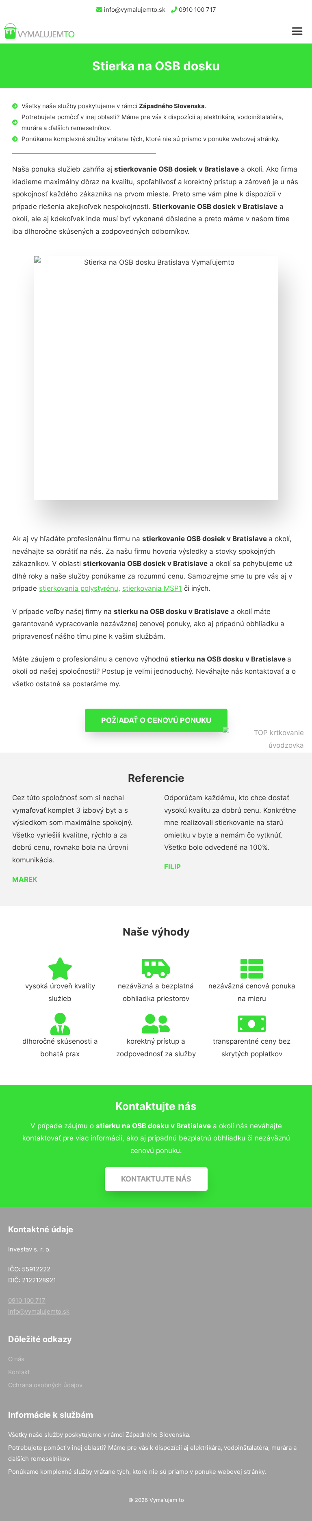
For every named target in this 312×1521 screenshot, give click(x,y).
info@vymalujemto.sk (133, 9)
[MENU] (299, 31)
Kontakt (19, 1372)
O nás (16, 1359)
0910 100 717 (196, 9)
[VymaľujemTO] (39, 31)
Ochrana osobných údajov (45, 1385)
